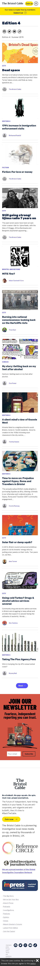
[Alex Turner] (3, 561)
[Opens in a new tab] (4, 31)
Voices (5, 921)
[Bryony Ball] (3, 673)
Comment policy (8, 946)
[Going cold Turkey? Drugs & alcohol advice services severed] (20, 597)
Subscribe (29, 754)
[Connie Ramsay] (3, 506)
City (4, 66)
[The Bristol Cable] (3, 89)
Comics (5, 362)
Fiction (5, 168)
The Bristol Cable (15, 89)
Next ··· (21, 685)
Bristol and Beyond (11, 269)
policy (33, 963)
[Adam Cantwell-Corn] (3, 280)
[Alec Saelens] (3, 623)
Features (6, 914)
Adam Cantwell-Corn (16, 281)
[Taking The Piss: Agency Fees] (20, 654)
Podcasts (6, 906)
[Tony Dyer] (3, 329)
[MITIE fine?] (20, 264)
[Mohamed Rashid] (3, 135)
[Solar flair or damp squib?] (20, 539)
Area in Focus (8, 903)
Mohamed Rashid (15, 135)
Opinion (6, 917)
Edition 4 (6, 121)
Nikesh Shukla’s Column (12, 924)
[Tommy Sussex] (3, 441)
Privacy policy (8, 949)
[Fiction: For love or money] (20, 162)
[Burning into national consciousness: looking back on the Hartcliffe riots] (20, 311)
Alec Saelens (13, 623)
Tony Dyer (12, 330)
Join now (9, 819)
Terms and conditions (8, 954)
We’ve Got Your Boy (11, 899)
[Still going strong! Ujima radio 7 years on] (20, 214)
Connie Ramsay (14, 506)
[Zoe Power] (3, 383)
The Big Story (8, 896)
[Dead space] (20, 67)
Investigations (8, 910)
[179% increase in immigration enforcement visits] (20, 118)
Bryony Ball (13, 673)
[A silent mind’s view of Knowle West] (20, 418)
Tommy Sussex (14, 442)
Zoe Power (12, 383)
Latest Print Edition (10, 928)
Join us (29, 3)
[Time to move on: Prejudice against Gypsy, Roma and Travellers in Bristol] (20, 479)
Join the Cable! (9, 931)
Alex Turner (13, 561)
